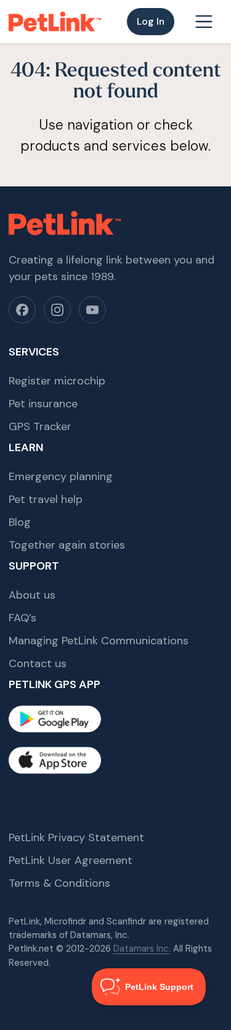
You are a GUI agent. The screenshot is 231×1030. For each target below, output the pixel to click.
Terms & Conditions (59, 883)
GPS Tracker (40, 426)
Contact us (38, 663)
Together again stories (67, 545)
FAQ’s (22, 617)
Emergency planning (61, 476)
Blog (20, 522)
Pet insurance (43, 403)
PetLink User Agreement (70, 860)
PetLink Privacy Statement (76, 837)
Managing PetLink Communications (98, 640)
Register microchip (57, 380)
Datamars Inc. (142, 948)
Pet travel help (46, 499)
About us (32, 595)
